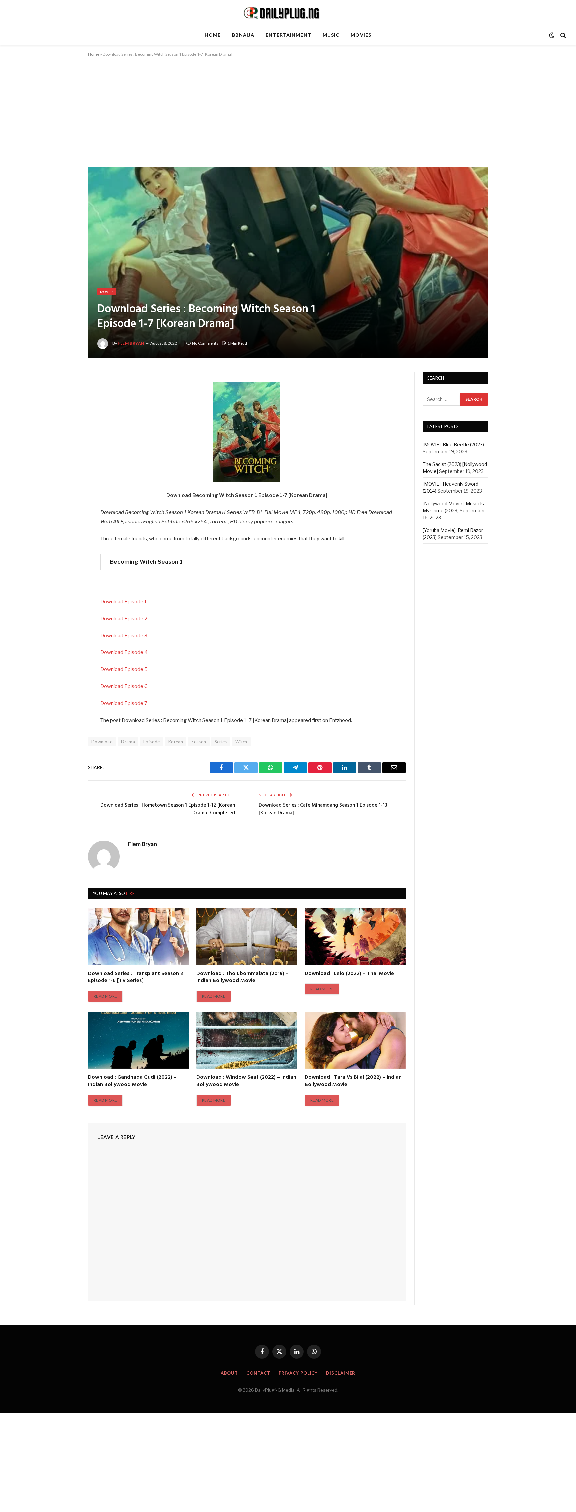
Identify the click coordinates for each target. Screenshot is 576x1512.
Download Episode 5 (124, 669)
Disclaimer (340, 1373)
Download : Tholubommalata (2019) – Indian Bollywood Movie (242, 977)
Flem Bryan (131, 343)
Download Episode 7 (123, 703)
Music (331, 35)
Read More (105, 996)
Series (221, 741)
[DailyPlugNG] (288, 12)
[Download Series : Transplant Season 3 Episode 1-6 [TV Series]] (138, 936)
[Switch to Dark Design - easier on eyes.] (551, 35)
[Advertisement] (288, 117)
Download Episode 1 (123, 602)
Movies (361, 35)
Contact (258, 1373)
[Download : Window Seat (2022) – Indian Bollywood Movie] (246, 1040)
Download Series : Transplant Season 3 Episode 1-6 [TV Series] (135, 977)
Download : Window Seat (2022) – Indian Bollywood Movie (246, 1081)
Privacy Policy (298, 1373)
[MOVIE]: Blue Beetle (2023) (453, 445)
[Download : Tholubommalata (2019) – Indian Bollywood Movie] (246, 936)
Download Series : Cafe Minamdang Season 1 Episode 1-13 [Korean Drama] (323, 809)
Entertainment (288, 35)
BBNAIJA (243, 35)
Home (213, 35)
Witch (241, 741)
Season (198, 741)
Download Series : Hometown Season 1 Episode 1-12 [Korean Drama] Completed (167, 809)
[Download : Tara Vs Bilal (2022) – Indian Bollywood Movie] (355, 1040)
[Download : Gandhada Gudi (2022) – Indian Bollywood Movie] (138, 1040)
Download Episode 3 (123, 636)
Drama (128, 741)
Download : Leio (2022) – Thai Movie (349, 974)
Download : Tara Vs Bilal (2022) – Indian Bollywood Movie (353, 1081)
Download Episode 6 (124, 686)
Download (102, 741)
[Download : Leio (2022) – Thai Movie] (355, 936)
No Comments (205, 343)
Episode (151, 741)
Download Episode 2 (123, 619)
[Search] (562, 35)
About (229, 1373)
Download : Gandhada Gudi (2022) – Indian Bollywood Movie (132, 1081)
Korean (175, 741)
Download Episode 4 (124, 652)
